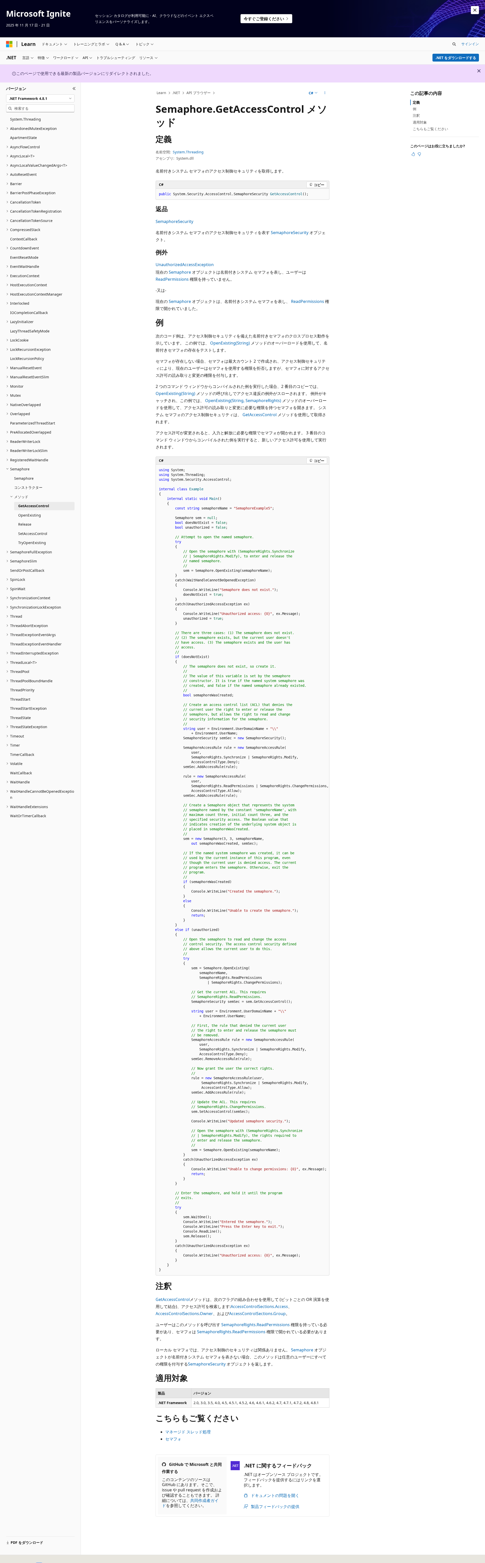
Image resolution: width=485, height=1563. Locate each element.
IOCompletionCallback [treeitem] (29, 312)
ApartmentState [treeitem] (23, 137)
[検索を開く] (454, 44)
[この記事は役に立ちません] (419, 154)
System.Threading (188, 152)
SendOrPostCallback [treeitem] (27, 570)
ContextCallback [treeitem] (23, 239)
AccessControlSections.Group (257, 1313)
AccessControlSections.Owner (184, 1313)
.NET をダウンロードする (455, 57)
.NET (176, 92)
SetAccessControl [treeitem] (32, 533)
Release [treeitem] (24, 524)
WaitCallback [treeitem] (21, 773)
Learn (161, 92)
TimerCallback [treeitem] (22, 754)
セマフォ (173, 1439)
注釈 (416, 115)
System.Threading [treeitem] (25, 119)
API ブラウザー (198, 92)
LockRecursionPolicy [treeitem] (27, 358)
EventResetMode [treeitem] (24, 257)
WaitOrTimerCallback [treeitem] (28, 815)
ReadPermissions (172, 279)
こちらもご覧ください (430, 128)
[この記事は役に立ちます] (413, 154)
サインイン (470, 43)
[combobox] (40, 98)
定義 (416, 102)
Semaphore (180, 272)
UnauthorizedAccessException (185, 264)
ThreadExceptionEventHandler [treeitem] (36, 644)
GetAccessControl (260, 414)
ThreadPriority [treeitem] (22, 690)
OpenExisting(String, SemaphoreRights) (243, 400)
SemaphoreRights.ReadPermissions (255, 1324)
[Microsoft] (9, 44)
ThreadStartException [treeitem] (28, 708)
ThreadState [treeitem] (20, 717)
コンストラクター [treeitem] (28, 487)
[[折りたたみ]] (74, 88)
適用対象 (420, 122)
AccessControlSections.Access (259, 1306)
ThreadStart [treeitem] (20, 699)
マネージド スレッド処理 (188, 1432)
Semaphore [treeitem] (24, 478)
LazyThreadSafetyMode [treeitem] (30, 331)
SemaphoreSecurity (174, 221)
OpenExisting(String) (230, 343)
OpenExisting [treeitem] (29, 515)
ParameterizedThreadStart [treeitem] (32, 423)
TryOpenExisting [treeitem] (32, 542)
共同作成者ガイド (190, 1503)
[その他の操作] (325, 93)
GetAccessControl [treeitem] (33, 505)
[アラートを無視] (475, 10)
